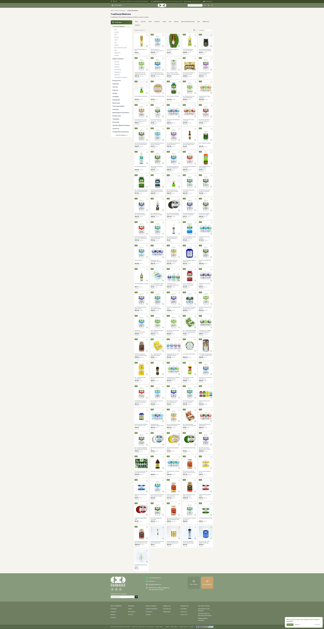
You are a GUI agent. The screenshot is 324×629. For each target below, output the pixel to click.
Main (112, 10)
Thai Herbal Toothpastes (120, 77)
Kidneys (116, 45)
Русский (191, 626)
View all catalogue (121, 135)
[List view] (196, 30)
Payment (113, 611)
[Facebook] (111, 1)
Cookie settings (159, 626)
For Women (149, 611)
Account (130, 614)
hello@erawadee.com (155, 584)
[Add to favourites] (147, 35)
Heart (115, 34)
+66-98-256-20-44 (158, 1)
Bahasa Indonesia (183, 626)
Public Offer (142, 626)
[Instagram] (113, 1)
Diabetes (116, 55)
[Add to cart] (146, 46)
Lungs (115, 39)
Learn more (290, 621)
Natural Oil (117, 74)
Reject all (297, 624)
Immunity (116, 32)
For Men (148, 614)
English (167, 626)
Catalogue (118, 5)
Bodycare (116, 67)
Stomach (116, 37)
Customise (317, 624)
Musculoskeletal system (120, 47)
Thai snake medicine (204, 606)
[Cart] (208, 5)
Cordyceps (183, 611)
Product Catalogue (119, 10)
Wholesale (131, 606)
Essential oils (167, 608)
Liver (115, 42)
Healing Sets (167, 611)
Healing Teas (167, 606)
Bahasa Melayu (174, 626)
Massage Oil (117, 72)
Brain (115, 29)
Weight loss (117, 53)
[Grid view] (194, 30)
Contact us (152, 581)
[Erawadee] (162, 5)
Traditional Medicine (151, 608)
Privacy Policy (134, 626)
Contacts (113, 617)
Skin (115, 50)
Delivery (113, 614)
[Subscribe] (136, 597)
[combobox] (205, 30)
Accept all (290, 624)
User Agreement (150, 626)
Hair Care (116, 61)
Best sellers (131, 611)
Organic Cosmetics (151, 606)
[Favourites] (205, 5)
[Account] (212, 5)
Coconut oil (183, 614)
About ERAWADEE (116, 606)
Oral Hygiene (117, 69)
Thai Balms (183, 608)
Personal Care (184, 606)
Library (130, 608)
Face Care (117, 64)
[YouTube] (116, 1)
